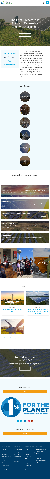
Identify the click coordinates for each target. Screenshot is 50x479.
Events (26, 458)
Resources (16, 463)
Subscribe (25, 368)
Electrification (25, 109)
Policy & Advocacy (25, 135)
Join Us (25, 263)
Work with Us (28, 460)
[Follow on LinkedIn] (25, 421)
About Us (4, 449)
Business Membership (30, 451)
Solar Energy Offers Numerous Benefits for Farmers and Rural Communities (38, 311)
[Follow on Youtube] (32, 421)
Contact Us (4, 469)
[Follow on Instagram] (29, 421)
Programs (27, 463)
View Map (43, 215)
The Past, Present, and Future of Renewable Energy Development (25, 23)
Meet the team (8, 263)
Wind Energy (25, 161)
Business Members (6, 451)
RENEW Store (28, 465)
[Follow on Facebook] (18, 421)
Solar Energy (25, 148)
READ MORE (25, 34)
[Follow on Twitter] (21, 421)
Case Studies (5, 454)
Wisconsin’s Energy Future (12, 338)
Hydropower (16, 461)
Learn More (33, 194)
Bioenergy (25, 96)
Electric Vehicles (17, 456)
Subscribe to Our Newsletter (25, 359)
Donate (41, 263)
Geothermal (25, 122)
